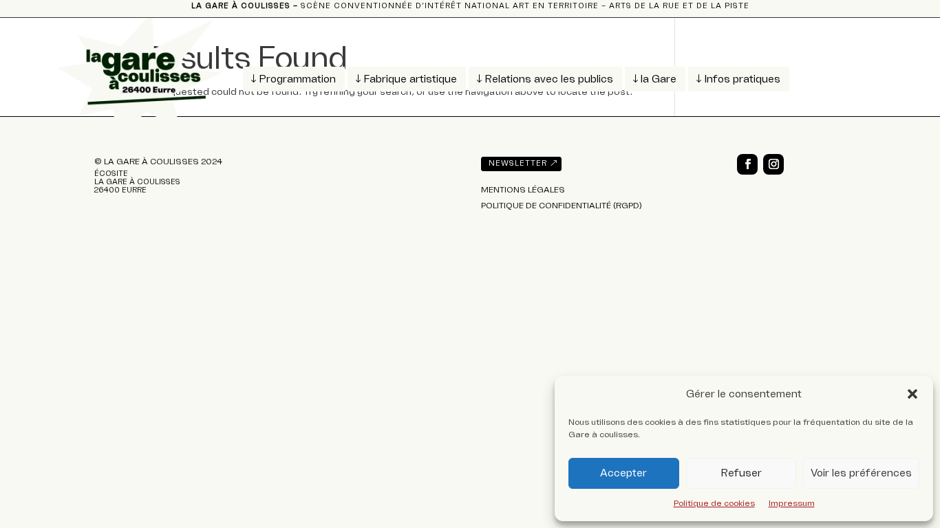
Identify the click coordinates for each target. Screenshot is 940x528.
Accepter (623, 473)
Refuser (741, 473)
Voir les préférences (861, 473)
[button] (912, 394)
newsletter (518, 163)
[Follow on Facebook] (747, 164)
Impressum (792, 503)
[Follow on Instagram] (773, 164)
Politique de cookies (714, 503)
